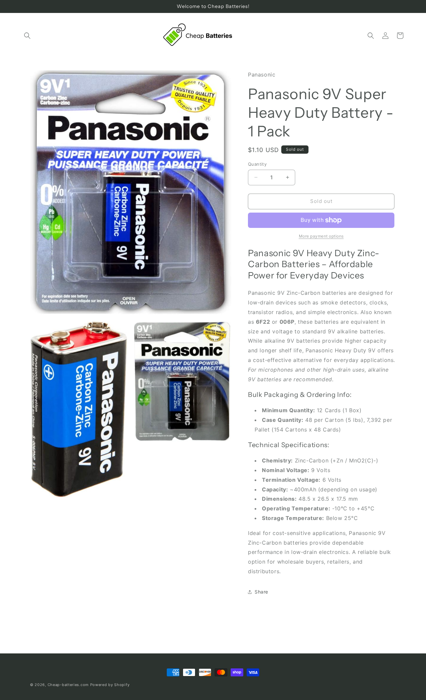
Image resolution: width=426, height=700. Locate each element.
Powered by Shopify (110, 684)
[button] (27, 35)
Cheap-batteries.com (68, 684)
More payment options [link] (321, 236)
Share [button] (261, 592)
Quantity (257, 164)
